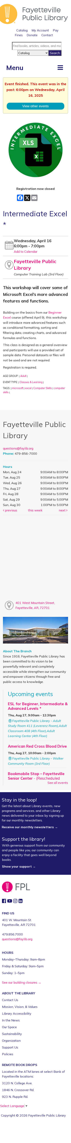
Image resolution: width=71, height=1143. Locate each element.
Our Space (9, 1027)
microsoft (17, 388)
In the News (11, 1020)
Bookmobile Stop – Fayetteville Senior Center (36, 778)
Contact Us (10, 1000)
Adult (23, 375)
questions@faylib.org (18, 448)
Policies (7, 1054)
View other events (35, 106)
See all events (58, 783)
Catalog (22, 30)
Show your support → (19, 866)
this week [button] (35, 510)
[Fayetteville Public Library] (34, 14)
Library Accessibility (16, 1013)
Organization (11, 1041)
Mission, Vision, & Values (19, 1007)
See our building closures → (21, 982)
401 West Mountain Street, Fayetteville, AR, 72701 (35, 605)
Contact (47, 35)
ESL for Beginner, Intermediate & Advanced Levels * (38, 706)
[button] (60, 67)
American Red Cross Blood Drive (37, 746)
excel (28, 388)
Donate (32, 35)
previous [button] (10, 510)
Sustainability (12, 1034)
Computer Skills (42, 388)
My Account (40, 30)
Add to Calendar (25, 252)
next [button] (62, 510)
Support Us (10, 1047)
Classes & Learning (31, 382)
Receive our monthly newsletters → (30, 827)
